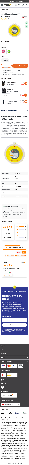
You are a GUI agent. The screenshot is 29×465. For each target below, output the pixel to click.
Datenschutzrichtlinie (6, 331)
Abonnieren (15, 325)
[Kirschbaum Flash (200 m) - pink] (3, 51)
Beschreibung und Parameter (9, 110)
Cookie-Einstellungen (2, 380)
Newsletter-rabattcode (16, 330)
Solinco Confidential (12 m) (13, 91)
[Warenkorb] (27, 5)
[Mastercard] (9, 366)
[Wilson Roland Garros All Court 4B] (4, 101)
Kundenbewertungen (7, 233)
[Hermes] (14, 375)
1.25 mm (5, 60)
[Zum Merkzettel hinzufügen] (26, 22)
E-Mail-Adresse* (6, 316)
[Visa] (3, 366)
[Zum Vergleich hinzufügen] (26, 26)
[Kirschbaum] (25, 17)
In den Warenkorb (20, 66)
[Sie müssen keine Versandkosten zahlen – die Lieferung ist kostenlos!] (14, 72)
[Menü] (2, 5)
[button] (4, 245)
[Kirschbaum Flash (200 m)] (8, 51)
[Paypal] (14, 366)
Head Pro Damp (10, 84)
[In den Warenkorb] (25, 83)
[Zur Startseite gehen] (7, 5)
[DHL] (9, 375)
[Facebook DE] (2, 387)
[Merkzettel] (19, 5)
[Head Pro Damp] (4, 83)
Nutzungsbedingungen (7, 330)
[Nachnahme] (20, 366)
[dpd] (3, 375)
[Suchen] (15, 5)
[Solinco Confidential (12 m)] (4, 90)
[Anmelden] (23, 5)
